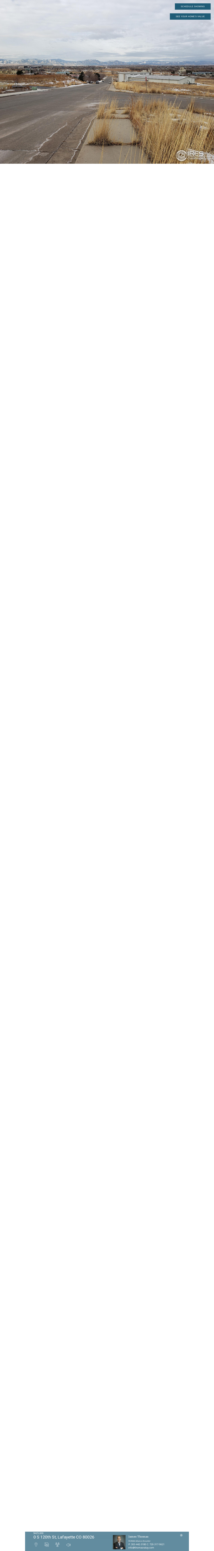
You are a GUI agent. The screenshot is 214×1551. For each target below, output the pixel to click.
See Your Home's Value (190, 16)
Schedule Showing (193, 6)
